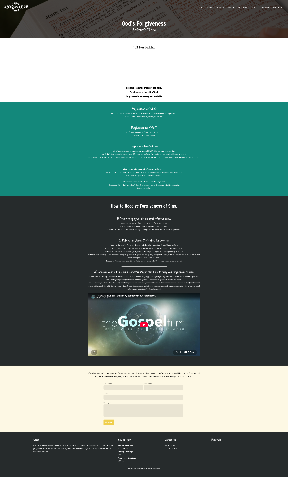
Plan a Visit (264, 7)
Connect (220, 7)
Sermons (231, 7)
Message (107, 403)
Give (254, 7)
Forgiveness (243, 7)
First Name (108, 384)
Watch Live (278, 7)
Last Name (148, 384)
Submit (108, 422)
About (210, 7)
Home (202, 7)
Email (106, 393)
